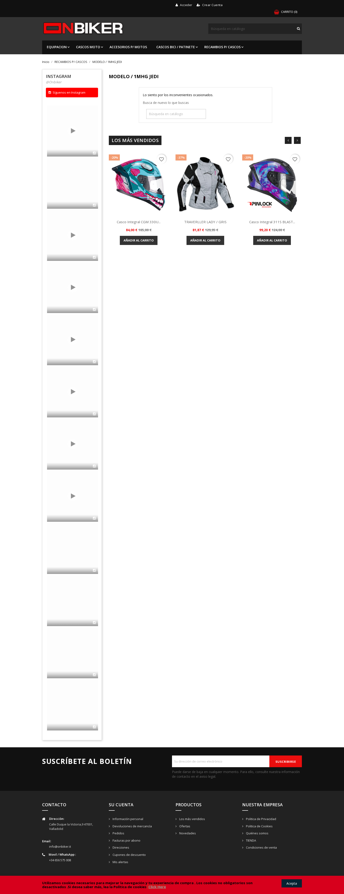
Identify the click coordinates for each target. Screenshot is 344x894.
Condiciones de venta (261, 847)
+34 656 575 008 (60, 860)
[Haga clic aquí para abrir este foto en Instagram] (94, 570)
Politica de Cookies (259, 826)
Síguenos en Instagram (69, 92)
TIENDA (250, 840)
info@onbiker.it (60, 846)
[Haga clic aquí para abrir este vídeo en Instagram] (94, 153)
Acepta (291, 883)
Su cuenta (121, 804)
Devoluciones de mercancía (132, 826)
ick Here (159, 886)
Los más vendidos (192, 819)
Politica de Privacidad (260, 819)
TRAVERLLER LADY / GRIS (205, 221)
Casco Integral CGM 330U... (139, 221)
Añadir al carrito (139, 240)
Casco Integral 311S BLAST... (272, 221)
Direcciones (120, 847)
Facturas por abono (126, 840)
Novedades (187, 833)
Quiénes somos (256, 833)
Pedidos (118, 833)
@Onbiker (54, 82)
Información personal (127, 819)
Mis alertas (120, 862)
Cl (150, 886)
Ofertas (184, 826)
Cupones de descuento (129, 855)
